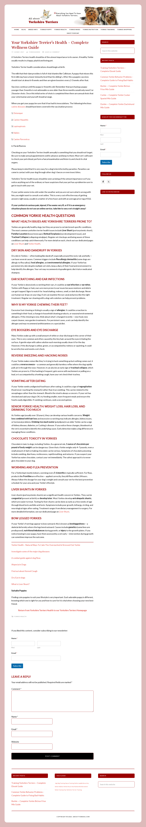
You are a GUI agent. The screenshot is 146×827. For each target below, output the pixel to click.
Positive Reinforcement (81, 786)
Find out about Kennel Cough (24, 571)
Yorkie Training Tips (60, 790)
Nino (72, 786)
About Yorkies (73, 16)
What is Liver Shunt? (20, 584)
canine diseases (18, 106)
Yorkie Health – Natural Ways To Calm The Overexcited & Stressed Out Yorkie (45, 545)
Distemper (18, 113)
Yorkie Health (34, 243)
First (13, 647)
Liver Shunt (19, 243)
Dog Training (61, 783)
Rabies (16, 132)
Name (14, 716)
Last (38, 647)
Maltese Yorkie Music (65, 786)
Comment (16, 689)
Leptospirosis (19, 126)
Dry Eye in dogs (18, 577)
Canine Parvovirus (21, 139)
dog (56, 783)
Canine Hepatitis (20, 119)
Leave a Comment (52, 52)
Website (15, 741)
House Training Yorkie (71, 783)
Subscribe (17, 666)
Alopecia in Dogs (18, 564)
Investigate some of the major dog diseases (30, 551)
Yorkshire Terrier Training (74, 790)
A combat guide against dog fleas (25, 558)
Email (14, 653)
